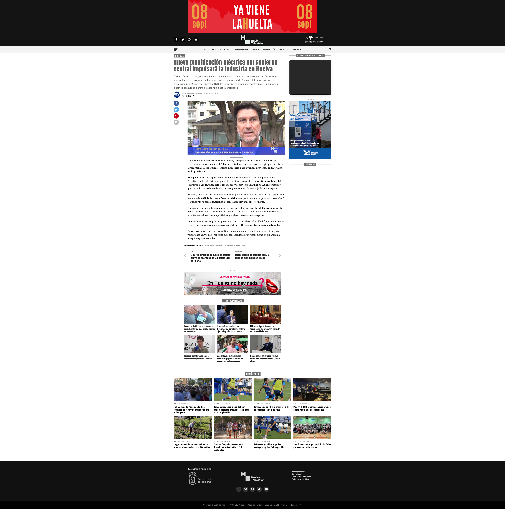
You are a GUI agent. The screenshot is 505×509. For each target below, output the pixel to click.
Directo (256, 49)
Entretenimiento (242, 49)
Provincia (241, 245)
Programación (269, 49)
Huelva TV (189, 96)
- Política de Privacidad (301, 477)
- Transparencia (298, 472)
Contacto (297, 49)
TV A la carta (284, 49)
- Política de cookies (300, 479)
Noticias (215, 49)
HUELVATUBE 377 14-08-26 (305, 86)
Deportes (227, 49)
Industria (230, 245)
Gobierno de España (215, 245)
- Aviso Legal (296, 474)
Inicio (206, 49)
